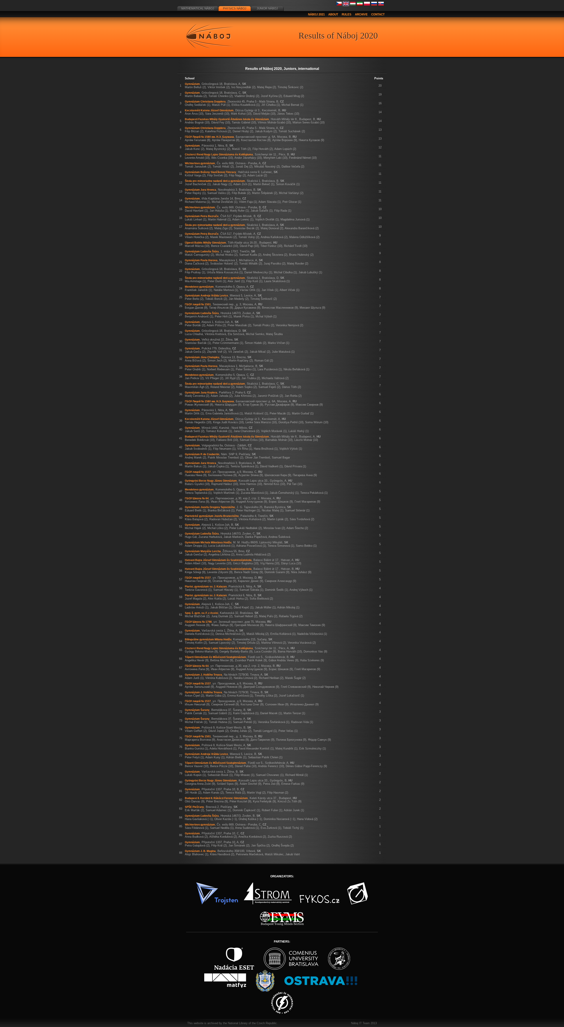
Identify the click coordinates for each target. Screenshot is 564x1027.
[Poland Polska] (367, 4)
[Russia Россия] (374, 4)
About (333, 14)
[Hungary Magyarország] (352, 4)
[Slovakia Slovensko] (381, 4)
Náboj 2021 (316, 14)
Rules (346, 14)
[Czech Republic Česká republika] (339, 4)
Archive (361, 14)
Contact (378, 14)
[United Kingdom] (345, 4)
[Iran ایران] (359, 4)
